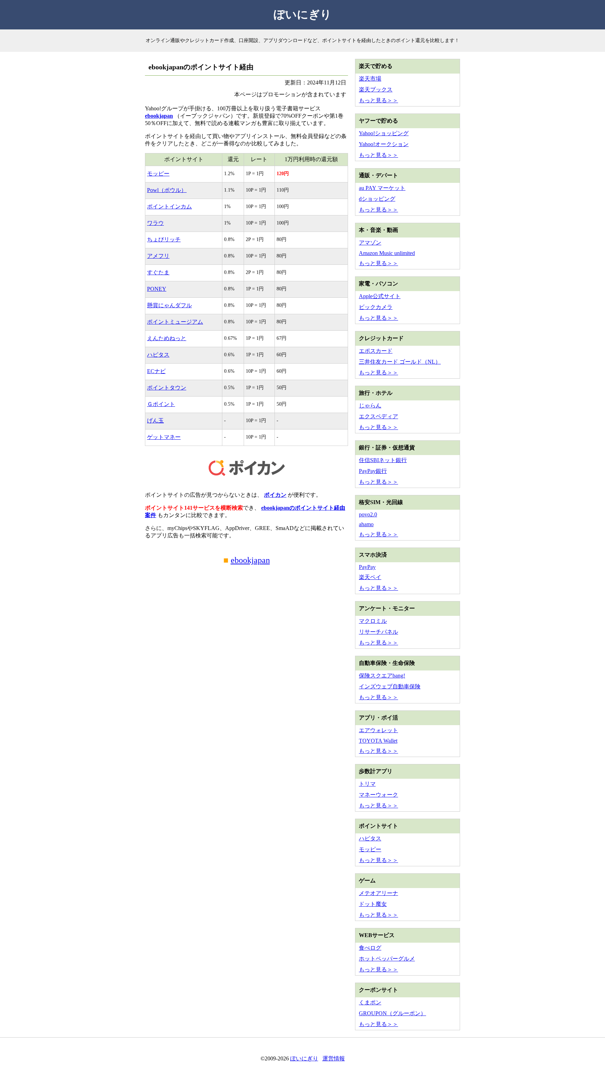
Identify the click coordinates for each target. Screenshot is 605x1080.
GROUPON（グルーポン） (392, 1013)
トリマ (367, 784)
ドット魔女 (373, 904)
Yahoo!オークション (384, 144)
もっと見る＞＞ (378, 100)
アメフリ (158, 256)
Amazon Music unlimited (387, 253)
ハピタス (158, 355)
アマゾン (370, 243)
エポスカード (375, 351)
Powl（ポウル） (167, 190)
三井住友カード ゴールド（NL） (400, 362)
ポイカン (275, 495)
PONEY (156, 289)
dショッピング (377, 199)
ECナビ (156, 371)
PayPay (367, 567)
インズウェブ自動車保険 (389, 686)
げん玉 (155, 421)
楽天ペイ (370, 577)
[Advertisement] (246, 636)
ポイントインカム (169, 206)
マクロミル (373, 621)
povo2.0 (368, 514)
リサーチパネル (378, 632)
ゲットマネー (164, 437)
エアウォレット (378, 730)
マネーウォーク (378, 795)
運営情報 (333, 1058)
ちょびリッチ (164, 239)
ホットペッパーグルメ (387, 959)
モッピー (158, 174)
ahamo (366, 524)
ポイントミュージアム (175, 322)
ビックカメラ (375, 307)
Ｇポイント (161, 404)
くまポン (370, 1002)
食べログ (370, 948)
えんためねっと (166, 338)
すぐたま (158, 272)
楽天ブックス (375, 89)
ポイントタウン (166, 388)
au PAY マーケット (382, 188)
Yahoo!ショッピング (384, 133)
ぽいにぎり (303, 14)
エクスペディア (378, 416)
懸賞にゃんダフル (169, 305)
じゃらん (370, 405)
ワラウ (155, 223)
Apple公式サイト (380, 296)
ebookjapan (159, 116)
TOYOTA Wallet (378, 741)
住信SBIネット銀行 (383, 460)
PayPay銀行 (373, 471)
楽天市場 (370, 79)
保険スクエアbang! (382, 676)
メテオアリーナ (378, 893)
